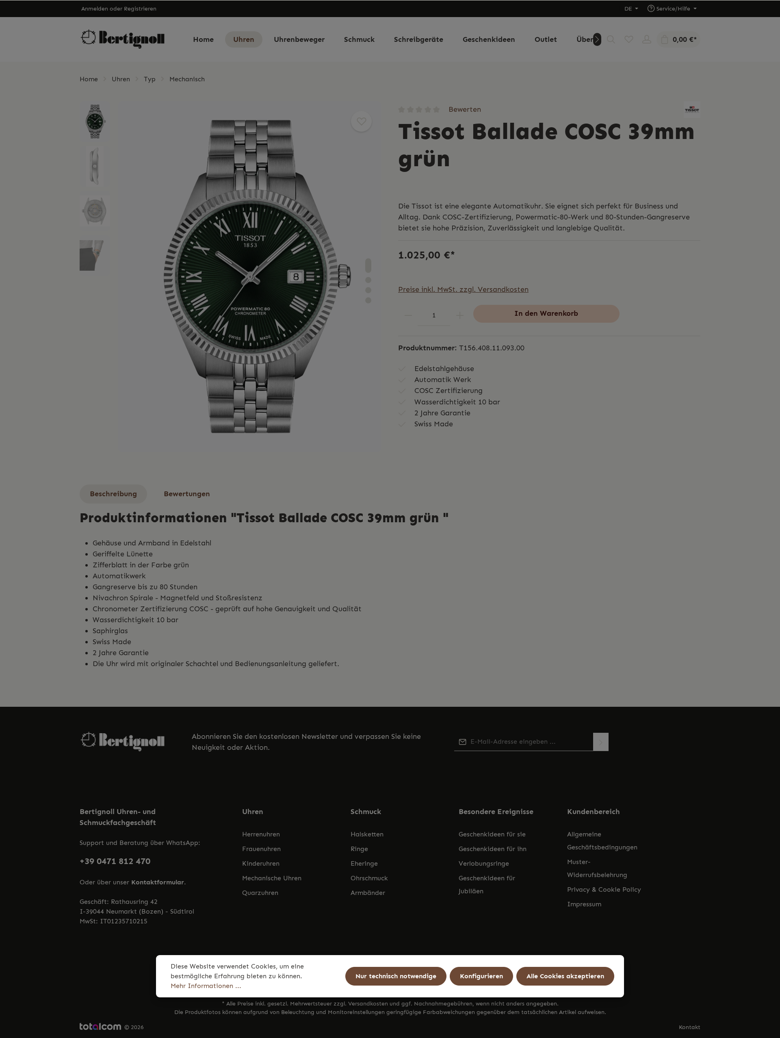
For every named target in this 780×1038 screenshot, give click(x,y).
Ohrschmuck (369, 878)
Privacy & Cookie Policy (604, 889)
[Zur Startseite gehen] (123, 39)
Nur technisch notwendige (395, 976)
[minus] (408, 315)
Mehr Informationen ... (206, 986)
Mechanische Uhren (271, 878)
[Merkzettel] (629, 39)
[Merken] (361, 121)
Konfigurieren (481, 976)
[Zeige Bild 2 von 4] (368, 280)
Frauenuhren (261, 849)
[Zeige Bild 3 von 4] (368, 290)
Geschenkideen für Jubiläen (487, 884)
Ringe (359, 849)
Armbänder (368, 893)
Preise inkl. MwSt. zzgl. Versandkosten (463, 289)
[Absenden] (601, 742)
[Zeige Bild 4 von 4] (368, 300)
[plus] (460, 315)
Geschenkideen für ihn (492, 849)
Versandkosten (368, 1003)
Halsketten (367, 834)
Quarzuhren (260, 893)
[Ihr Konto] (647, 39)
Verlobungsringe (484, 863)
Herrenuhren (261, 834)
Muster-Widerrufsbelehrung (597, 868)
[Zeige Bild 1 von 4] (368, 265)
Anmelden (94, 8)
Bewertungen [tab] (187, 493)
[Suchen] (611, 39)
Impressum (584, 904)
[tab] (113, 494)
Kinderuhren (261, 863)
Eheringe (364, 863)
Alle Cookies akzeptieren (565, 976)
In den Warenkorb (546, 313)
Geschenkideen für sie (492, 834)
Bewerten (464, 109)
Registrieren (140, 8)
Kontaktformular (157, 882)
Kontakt (689, 1027)
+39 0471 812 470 (115, 861)
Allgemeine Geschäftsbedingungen (602, 840)
